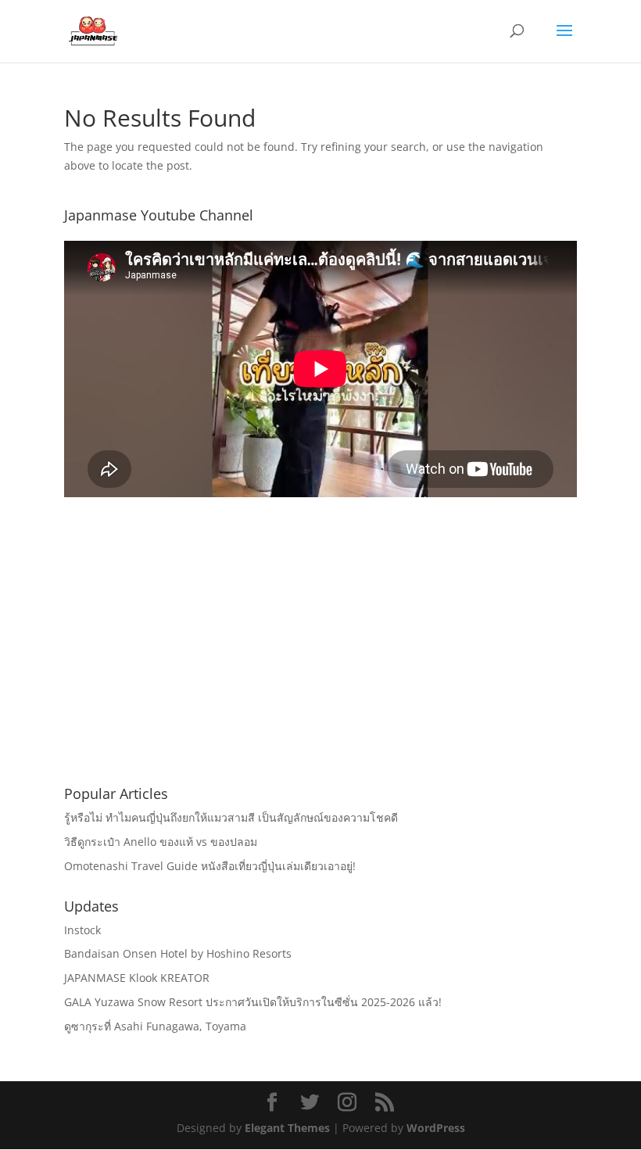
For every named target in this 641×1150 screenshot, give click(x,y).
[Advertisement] (320, 660)
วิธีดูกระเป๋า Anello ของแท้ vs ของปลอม (160, 841)
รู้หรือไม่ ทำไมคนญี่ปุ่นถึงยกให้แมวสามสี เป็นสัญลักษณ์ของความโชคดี (231, 817)
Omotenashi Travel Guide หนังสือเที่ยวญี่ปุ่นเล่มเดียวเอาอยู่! (210, 865)
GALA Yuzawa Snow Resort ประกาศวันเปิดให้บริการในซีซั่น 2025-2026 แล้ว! (253, 1001)
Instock (82, 930)
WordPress (435, 1127)
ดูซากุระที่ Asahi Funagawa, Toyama (155, 1026)
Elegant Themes (287, 1127)
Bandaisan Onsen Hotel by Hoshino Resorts (178, 953)
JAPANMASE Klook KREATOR (136, 977)
